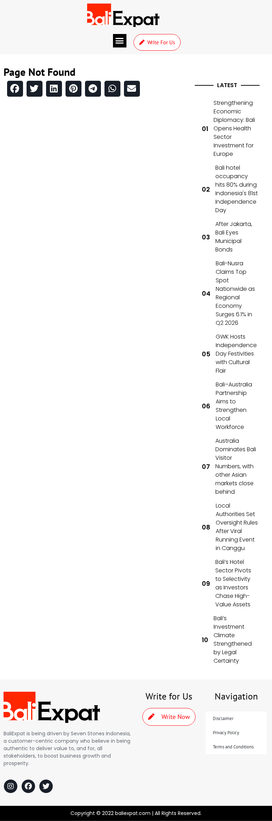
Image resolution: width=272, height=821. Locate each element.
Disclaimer (223, 718)
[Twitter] (46, 786)
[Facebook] (28, 786)
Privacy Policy (226, 733)
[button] (119, 40)
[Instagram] (11, 786)
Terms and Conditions (233, 747)
